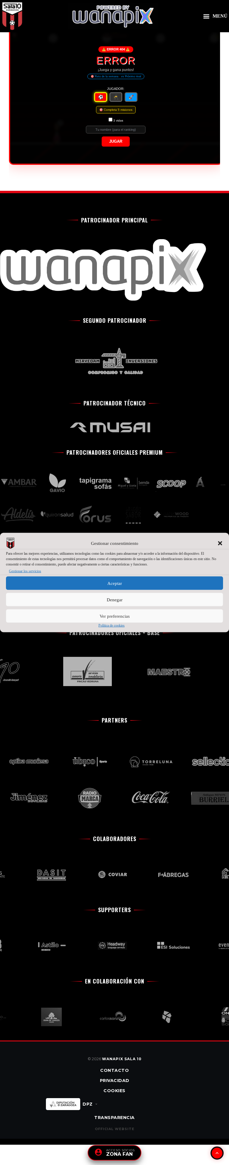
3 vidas (118, 120)
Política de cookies (111, 625)
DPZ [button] (88, 1104)
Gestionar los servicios (25, 571)
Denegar (115, 599)
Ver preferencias (115, 616)
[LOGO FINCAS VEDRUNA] (81, 671)
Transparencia (114, 1117)
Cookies (114, 1090)
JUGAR (115, 141)
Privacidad (114, 1080)
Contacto (114, 1070)
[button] (220, 543)
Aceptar (114, 583)
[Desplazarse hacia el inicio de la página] (217, 1153)
